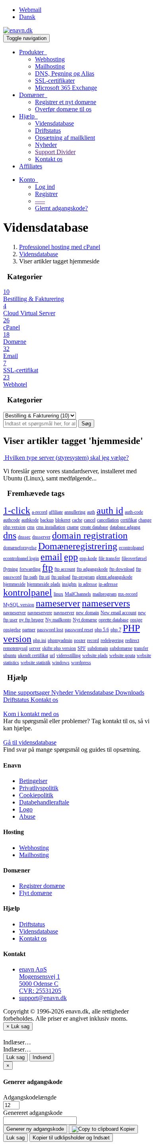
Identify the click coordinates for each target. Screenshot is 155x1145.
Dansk (27, 16)
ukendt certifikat (33, 655)
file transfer (109, 558)
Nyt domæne (85, 620)
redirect (132, 640)
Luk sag (15, 1057)
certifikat (128, 520)
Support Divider (55, 152)
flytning (10, 569)
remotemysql (15, 648)
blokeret (62, 520)
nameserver (58, 603)
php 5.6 (102, 630)
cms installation (50, 527)
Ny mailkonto (58, 620)
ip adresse (87, 584)
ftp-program (83, 577)
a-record (39, 512)
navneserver (14, 612)
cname (73, 527)
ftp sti (44, 577)
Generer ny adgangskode (35, 1129)
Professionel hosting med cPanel (59, 247)
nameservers (106, 603)
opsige (136, 620)
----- (40, 201)
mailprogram (104, 594)
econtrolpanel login (21, 558)
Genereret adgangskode (32, 1112)
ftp (47, 567)
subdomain (97, 648)
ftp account (64, 569)
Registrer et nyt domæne (65, 102)
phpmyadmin (60, 640)
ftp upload (60, 577)
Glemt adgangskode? (61, 208)
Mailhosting (50, 66)
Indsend (42, 1057)
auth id (110, 510)
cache (77, 520)
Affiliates (30, 166)
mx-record (128, 594)
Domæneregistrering (77, 546)
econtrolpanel (131, 548)
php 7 (115, 630)
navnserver (64, 612)
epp (71, 557)
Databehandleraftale (44, 802)
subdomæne (121, 648)
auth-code (134, 512)
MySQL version (18, 605)
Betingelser (33, 780)
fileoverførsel (134, 558)
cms (31, 527)
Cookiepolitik (36, 795)
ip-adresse (108, 584)
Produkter (33, 52)
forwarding (30, 569)
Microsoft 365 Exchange (66, 87)
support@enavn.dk (43, 997)
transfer (141, 648)
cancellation (108, 520)
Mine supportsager (27, 692)
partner (28, 630)
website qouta (122, 655)
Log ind (45, 186)
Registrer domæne (42, 885)
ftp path (30, 577)
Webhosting (50, 59)
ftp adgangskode (92, 569)
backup (47, 520)
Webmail (30, 9)
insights (69, 584)
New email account (118, 612)
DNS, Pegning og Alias (64, 73)
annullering (74, 512)
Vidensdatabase (54, 123)
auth (91, 512)
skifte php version (59, 648)
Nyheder (46, 144)
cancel (89, 520)
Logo (26, 809)
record (93, 640)
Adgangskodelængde (29, 1097)
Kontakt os (48, 159)
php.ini (39, 640)
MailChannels (78, 594)
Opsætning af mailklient (65, 137)
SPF (82, 648)
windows (61, 662)
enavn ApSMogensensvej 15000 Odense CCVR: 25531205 (40, 980)
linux (58, 594)
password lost (50, 630)
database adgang (125, 527)
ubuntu (9, 655)
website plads (95, 655)
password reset (79, 630)
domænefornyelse (20, 548)
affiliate (56, 512)
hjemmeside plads (43, 584)
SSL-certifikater (55, 80)
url (52, 655)
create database (94, 527)
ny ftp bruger (31, 620)
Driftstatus (48, 130)
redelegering (112, 640)
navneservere (39, 612)
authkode (30, 520)
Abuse (27, 816)
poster (79, 640)
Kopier (126, 1129)
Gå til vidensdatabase (29, 742)
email (51, 557)
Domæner (33, 94)
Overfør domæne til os (63, 109)
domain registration (90, 535)
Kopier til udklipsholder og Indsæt (71, 1138)
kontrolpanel (27, 592)
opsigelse (12, 630)
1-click (16, 510)
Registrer (46, 194)
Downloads (129, 692)
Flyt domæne (35, 893)
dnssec (24, 537)
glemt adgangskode (114, 577)
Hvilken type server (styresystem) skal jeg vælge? (66, 457)
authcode (11, 520)
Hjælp (28, 116)
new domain (87, 612)
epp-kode (88, 558)
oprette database (113, 620)
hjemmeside (14, 584)
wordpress (81, 662)
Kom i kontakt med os (31, 714)
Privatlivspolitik (38, 788)
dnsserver (41, 537)
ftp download (121, 569)
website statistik (35, 662)
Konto (28, 179)
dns (9, 535)
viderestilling (68, 655)
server (35, 648)
